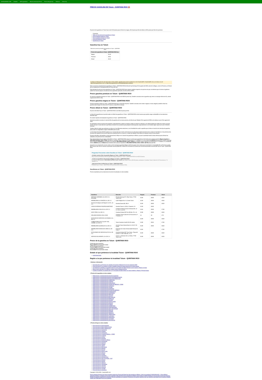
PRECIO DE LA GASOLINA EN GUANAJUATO (104, 291)
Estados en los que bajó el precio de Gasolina (159, 375)
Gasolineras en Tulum (98, 40)
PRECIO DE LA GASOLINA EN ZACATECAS (104, 320)
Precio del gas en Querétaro (99, 355)
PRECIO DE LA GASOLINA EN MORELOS (103, 298)
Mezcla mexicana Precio (36, 1)
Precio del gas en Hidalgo (99, 344)
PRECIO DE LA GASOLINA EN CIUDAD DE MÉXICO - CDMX (108, 284)
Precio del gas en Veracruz (99, 367)
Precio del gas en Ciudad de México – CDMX (104, 334)
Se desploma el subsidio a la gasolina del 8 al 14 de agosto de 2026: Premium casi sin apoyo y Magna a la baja (120, 267)
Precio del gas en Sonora (99, 361)
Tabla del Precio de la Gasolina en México (126, 375)
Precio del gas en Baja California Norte (102, 327)
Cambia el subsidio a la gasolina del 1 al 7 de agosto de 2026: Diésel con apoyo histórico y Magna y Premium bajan (121, 270)
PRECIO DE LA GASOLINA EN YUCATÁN (103, 318)
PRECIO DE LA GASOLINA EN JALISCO (103, 295)
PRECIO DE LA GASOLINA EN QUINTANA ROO (105, 307)
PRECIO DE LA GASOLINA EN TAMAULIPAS (104, 314)
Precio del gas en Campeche (100, 329)
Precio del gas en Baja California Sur (102, 328)
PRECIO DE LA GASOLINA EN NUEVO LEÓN (104, 301)
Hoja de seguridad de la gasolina (119, 377)
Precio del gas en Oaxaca (99, 352)
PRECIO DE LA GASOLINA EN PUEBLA (103, 304)
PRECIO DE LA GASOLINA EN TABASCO (103, 313)
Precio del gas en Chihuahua (100, 332)
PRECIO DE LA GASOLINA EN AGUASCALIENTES (105, 275)
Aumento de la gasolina (105, 377)
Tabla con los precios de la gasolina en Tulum (104, 35)
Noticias (58, 1)
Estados (16, 1)
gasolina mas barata (154, 377)
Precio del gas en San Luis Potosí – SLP (102, 358)
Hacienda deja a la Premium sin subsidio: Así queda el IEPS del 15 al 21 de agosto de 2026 (115, 264)
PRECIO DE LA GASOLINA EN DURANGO (103, 288)
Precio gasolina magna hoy (111, 374)
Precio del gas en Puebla (99, 354)
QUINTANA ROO (97, 255)
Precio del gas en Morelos (99, 348)
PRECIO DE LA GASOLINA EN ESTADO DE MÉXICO (106, 290)
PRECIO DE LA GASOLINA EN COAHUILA (103, 285)
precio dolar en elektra (142, 375)
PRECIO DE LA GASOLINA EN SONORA (103, 311)
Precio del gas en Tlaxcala (99, 365)
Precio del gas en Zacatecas (100, 370)
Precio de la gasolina (106, 378)
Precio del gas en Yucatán (99, 368)
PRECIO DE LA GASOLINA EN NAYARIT (103, 300)
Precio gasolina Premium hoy (97, 374)
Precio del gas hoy (48, 1)
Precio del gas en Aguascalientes (101, 325)
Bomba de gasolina (94, 377)
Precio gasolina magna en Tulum (101, 36)
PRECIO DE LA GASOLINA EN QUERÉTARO (104, 306)
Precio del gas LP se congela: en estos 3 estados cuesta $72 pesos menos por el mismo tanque (116, 266)
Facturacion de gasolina (133, 377)
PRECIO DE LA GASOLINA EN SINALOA (103, 310)
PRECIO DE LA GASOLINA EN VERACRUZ (104, 317)
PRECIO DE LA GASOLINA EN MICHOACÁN (104, 297)
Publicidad (98, 378)
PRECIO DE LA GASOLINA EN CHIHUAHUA (104, 283)
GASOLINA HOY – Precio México (159, 374)
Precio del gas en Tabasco (99, 362)
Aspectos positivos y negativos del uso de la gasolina (103, 375)
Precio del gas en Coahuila (99, 335)
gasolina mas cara (144, 377)
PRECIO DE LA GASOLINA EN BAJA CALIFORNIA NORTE (107, 277)
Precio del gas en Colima (99, 337)
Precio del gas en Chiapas (99, 331)
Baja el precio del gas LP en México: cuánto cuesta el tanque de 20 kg (110, 269)
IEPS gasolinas (23, 1)
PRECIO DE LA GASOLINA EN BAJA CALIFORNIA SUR (107, 278)
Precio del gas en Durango (99, 338)
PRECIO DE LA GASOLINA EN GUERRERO (104, 293)
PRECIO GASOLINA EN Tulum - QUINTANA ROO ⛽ (110, 7)
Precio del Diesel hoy (123, 374)
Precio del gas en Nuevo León (100, 351)
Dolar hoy (64, 1)
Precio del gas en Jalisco (99, 345)
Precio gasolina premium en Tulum (101, 37)
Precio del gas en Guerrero (99, 342)
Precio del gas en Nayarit (99, 350)
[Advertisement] (130, 18)
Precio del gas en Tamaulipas (100, 364)
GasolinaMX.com (6, 1)
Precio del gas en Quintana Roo (100, 357)
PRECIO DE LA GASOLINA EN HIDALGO (103, 294)
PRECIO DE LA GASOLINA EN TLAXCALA (103, 316)
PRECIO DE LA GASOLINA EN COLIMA (103, 287)
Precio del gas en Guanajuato (100, 341)
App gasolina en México (134, 374)
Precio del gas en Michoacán (100, 347)
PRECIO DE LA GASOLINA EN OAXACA (103, 303)
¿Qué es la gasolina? (146, 374)
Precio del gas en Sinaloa (99, 360)
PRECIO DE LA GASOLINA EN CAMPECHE (104, 280)
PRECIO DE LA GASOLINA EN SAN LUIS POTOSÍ (105, 308)
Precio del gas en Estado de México (101, 339)
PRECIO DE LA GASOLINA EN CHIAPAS (103, 281)
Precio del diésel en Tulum (99, 39)
